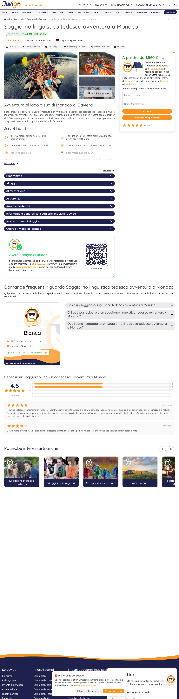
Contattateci (157, 68)
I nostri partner (10, 693)
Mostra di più (9, 163)
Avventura (57, 12)
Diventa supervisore (12, 684)
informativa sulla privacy (86, 685)
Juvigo (9, 19)
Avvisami (147, 111)
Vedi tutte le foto (100, 93)
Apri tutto (107, 170)
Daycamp (155, 12)
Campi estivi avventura (46, 689)
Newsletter (170, 12)
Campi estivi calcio (43, 684)
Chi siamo (7, 675)
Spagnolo (142, 12)
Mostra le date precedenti (147, 117)
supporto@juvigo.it (26, 266)
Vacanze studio (10, 12)
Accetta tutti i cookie (114, 691)
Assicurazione (9, 689)
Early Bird (165, 81)
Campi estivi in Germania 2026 (39, 19)
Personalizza (94, 691)
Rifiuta (80, 691)
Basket (97, 12)
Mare (70, 12)
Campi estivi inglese (44, 693)
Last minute (28, 12)
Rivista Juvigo (9, 680)
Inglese (128, 12)
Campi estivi (19, 19)
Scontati (43, 12)
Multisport (83, 12)
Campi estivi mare (43, 680)
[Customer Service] (171, 680)
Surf (118, 12)
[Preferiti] (169, 5)
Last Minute (130, 84)
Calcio (108, 12)
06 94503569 (35, 4)
